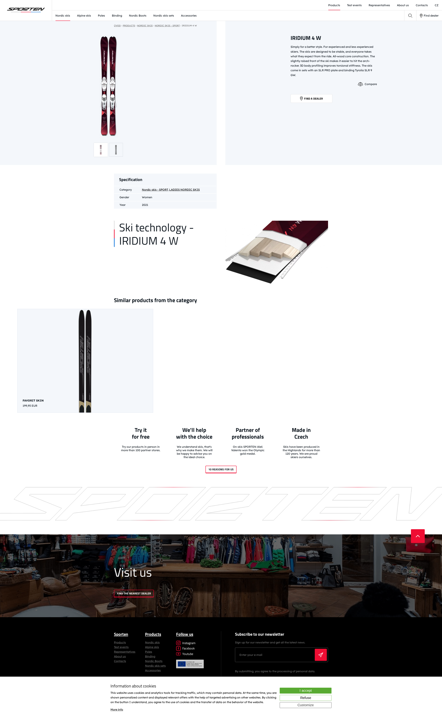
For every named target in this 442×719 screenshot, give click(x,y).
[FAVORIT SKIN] (85, 361)
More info (116, 709)
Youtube (187, 654)
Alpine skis (84, 15)
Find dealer (431, 15)
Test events (354, 5)
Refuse (305, 698)
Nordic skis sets (163, 15)
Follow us (184, 634)
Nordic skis (62, 15)
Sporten (121, 634)
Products (334, 5)
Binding (117, 15)
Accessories (189, 15)
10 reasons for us (221, 469)
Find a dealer (313, 98)
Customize (305, 705)
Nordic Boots (137, 15)
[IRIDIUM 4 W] (108, 86)
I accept (306, 690)
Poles (101, 15)
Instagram (188, 643)
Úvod (117, 25)
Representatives (379, 5)
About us (403, 5)
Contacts (422, 5)
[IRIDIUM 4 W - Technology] (276, 252)
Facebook (188, 648)
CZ (437, 5)
